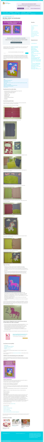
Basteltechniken (33, 48)
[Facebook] (37, 0)
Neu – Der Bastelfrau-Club (34, 25)
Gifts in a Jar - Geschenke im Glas (36, 62)
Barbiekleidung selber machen (35, 33)
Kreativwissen (23, 12)
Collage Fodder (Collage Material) (35, 52)
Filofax (32, 53)
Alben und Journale (5, 410)
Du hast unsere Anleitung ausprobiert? (8, 86)
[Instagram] (40, 0)
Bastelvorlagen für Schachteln (35, 35)
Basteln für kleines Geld (34, 34)
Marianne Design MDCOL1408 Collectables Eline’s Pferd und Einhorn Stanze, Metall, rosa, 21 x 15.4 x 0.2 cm (20, 334)
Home (4, 12)
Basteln (7, 12)
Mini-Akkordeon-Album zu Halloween (9, 346)
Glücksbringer (33, 63)
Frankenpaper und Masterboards (36, 53)
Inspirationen (37, 63)
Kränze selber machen (35, 65)
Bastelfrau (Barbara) (6, 406)
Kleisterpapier (38, 64)
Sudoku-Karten (6, 345)
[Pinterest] (39, 0)
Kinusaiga (35, 64)
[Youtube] (38, 0)
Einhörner (4, 409)
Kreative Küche (29, 12)
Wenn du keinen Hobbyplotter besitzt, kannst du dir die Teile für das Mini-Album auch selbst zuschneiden (15, 83)
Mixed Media (33, 66)
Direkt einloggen (27, 8)
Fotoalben (10, 410)
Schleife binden (9, 236)
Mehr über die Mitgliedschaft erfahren (35, 8)
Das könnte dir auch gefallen (7, 84)
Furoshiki (32, 54)
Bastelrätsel (32, 36)
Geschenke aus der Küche (35, 57)
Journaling (32, 64)
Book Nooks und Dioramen (34, 50)
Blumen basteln (34, 49)
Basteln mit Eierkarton (34, 46)
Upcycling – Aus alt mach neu (35, 32)
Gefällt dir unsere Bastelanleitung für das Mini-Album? (10, 85)
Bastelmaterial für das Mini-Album (8, 80)
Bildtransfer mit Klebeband (15, 425)
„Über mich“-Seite (13, 403)
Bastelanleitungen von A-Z (6, 433)
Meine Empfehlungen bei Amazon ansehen (16, 42)
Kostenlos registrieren (20, 8)
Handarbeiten (11, 12)
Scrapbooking (8, 409)
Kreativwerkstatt (17, 12)
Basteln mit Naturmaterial (34, 31)
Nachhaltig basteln (37, 66)
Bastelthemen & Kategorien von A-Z (20, 433)
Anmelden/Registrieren (34, 43)
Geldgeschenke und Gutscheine (34, 56)
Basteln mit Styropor (34, 47)
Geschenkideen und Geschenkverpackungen (36, 59)
